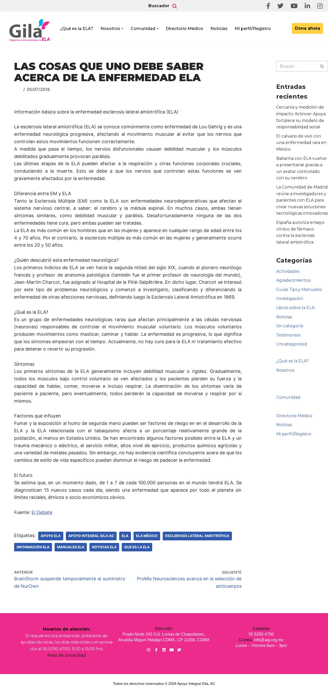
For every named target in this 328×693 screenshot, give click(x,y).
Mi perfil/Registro (253, 28)
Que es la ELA (137, 547)
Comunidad (288, 397)
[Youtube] (171, 650)
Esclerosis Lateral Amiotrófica (197, 536)
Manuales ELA (70, 547)
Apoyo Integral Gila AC (91, 536)
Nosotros (285, 370)
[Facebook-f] (156, 650)
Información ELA (33, 547)
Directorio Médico (184, 28)
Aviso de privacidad (66, 655)
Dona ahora (307, 28)
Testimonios (288, 335)
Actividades (287, 271)
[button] (122, 28)
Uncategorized (291, 344)
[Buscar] (174, 5)
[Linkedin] (164, 650)
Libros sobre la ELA (295, 307)
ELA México (147, 536)
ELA (125, 536)
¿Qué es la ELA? (76, 28)
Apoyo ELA (51, 536)
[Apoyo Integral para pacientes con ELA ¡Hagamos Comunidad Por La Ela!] (30, 30)
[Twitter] (179, 650)
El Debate (42, 512)
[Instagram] (148, 650)
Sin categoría (289, 325)
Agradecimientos (293, 280)
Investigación (289, 298)
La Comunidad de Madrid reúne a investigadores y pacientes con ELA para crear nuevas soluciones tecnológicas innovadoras (302, 200)
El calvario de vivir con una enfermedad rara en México (301, 143)
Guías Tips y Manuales (299, 289)
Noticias (219, 28)
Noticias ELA (104, 547)
